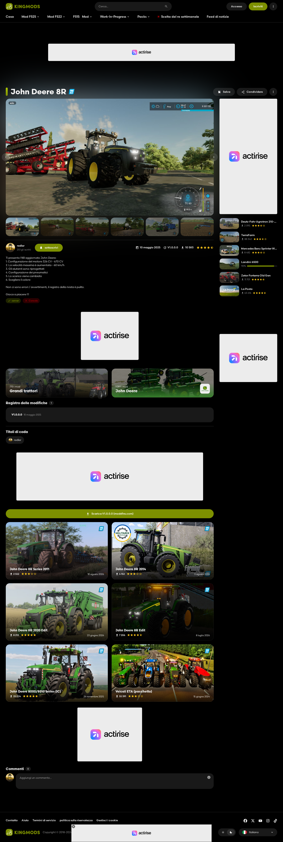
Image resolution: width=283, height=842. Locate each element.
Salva (226, 91)
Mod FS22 (54, 16)
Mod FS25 (29, 16)
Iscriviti (258, 6)
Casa (10, 16)
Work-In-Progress (113, 16)
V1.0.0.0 (26, 414)
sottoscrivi (51, 247)
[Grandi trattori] (98, 390)
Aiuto (25, 820)
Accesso (236, 6)
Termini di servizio (44, 820)
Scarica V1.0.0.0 (112, 513)
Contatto (12, 820)
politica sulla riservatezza (76, 820)
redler (20, 245)
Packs (142, 16)
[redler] (10, 247)
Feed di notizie (218, 16)
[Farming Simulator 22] (71, 91)
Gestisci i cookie (107, 820)
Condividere (255, 91)
